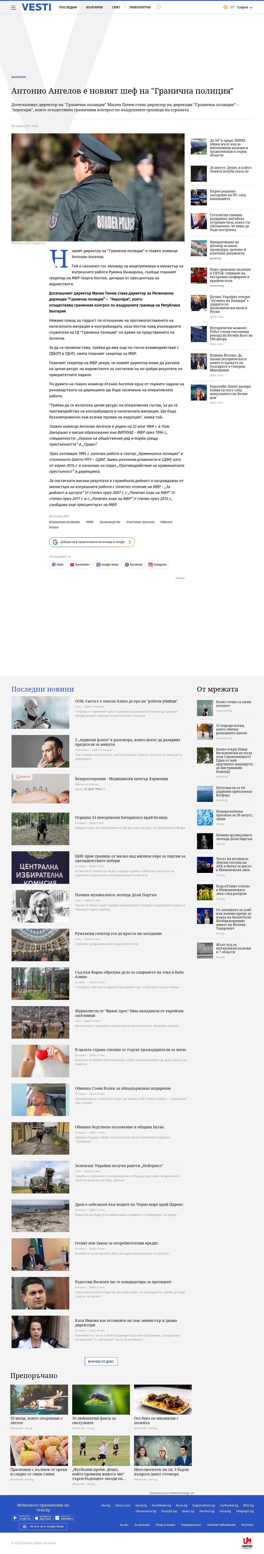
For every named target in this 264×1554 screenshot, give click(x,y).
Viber (60, 564)
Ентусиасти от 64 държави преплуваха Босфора (234, 791)
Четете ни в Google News (47, 1526)
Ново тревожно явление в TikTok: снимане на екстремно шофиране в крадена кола (230, 275)
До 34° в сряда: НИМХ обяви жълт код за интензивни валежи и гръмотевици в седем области (229, 147)
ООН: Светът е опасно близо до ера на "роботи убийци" (126, 701)
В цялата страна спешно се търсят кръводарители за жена (130, 1049)
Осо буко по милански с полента (156, 1420)
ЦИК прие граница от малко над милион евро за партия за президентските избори (130, 858)
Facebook (136, 564)
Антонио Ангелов (141, 522)
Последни (68, 7)
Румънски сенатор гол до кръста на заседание (118, 933)
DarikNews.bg (161, 1505)
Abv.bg (105, 1505)
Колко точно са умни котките (233, 704)
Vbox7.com (122, 1505)
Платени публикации (221, 1525)
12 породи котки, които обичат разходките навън (231, 729)
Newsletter (82, 564)
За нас (124, 1525)
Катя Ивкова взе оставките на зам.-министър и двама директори (126, 1322)
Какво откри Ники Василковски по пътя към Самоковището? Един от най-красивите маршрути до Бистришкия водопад (234, 760)
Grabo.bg (188, 1511)
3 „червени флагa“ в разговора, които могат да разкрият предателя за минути (127, 742)
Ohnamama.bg (146, 1511)
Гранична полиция (65, 522)
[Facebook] (253, 1530)
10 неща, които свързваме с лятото (36, 1420)
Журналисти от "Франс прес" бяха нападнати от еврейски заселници (129, 1013)
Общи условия (165, 1525)
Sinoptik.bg (169, 1511)
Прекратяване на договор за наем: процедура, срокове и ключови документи (228, 247)
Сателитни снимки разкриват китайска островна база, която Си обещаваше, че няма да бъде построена (230, 222)
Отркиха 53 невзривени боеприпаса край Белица (121, 817)
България (94, 7)
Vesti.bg (36, 7)
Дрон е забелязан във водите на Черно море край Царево (129, 1204)
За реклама (142, 1525)
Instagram (160, 564)
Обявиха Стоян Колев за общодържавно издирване (123, 1088)
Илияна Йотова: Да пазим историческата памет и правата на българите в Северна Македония (228, 362)
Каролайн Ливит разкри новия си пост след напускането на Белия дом (230, 392)
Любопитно (140, 7)
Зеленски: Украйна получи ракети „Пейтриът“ (119, 1165)
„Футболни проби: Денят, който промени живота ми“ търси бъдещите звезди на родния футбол (98, 1474)
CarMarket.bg (229, 1505)
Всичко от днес (101, 1361)
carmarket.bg (217, 285)
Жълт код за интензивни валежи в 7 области (233, 948)
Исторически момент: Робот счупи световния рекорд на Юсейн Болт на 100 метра (231, 333)
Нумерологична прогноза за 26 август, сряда (234, 815)
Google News (110, 564)
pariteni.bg (215, 258)
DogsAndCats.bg (203, 1505)
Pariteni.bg (206, 1511)
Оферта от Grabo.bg (86, 784)
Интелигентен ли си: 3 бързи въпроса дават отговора (161, 1471)
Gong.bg (141, 1505)
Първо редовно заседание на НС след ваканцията (228, 195)
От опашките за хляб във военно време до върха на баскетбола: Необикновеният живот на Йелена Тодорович (234, 919)
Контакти (247, 1525)
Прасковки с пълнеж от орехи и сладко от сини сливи (38, 1471)
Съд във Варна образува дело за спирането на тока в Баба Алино (129, 974)
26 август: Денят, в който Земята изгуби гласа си (230, 169)
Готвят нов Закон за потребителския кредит (116, 1243)
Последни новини (42, 689)
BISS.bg (248, 1505)
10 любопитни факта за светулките (94, 1420)
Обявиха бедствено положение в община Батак (119, 1126)
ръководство (110, 522)
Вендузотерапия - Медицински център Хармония (121, 778)
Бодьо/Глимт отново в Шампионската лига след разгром (233, 890)
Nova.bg (181, 1505)
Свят (116, 7)
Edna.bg (225, 1511)
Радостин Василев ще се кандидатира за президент (123, 1281)
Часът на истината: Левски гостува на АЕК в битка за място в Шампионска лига (233, 864)
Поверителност (191, 1525)
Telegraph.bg (245, 1511)
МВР (90, 522)
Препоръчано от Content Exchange (169, 1493)
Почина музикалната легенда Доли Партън (116, 894)
